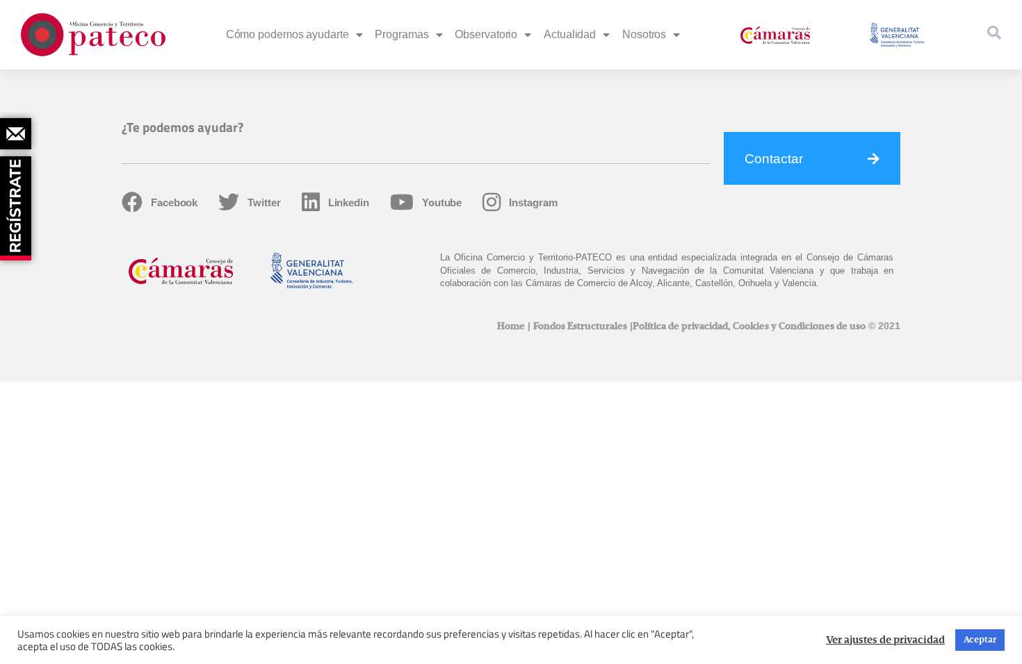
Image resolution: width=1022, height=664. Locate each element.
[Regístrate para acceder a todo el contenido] (17, 203)
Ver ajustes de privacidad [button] (885, 640)
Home (511, 326)
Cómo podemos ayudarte (287, 34)
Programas (401, 34)
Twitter (264, 202)
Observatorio (486, 34)
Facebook (174, 202)
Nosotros (644, 34)
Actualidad (570, 34)
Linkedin (348, 202)
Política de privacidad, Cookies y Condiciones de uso (749, 326)
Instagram (533, 202)
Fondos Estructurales (580, 326)
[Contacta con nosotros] (15, 133)
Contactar (774, 158)
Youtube (442, 202)
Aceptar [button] (980, 640)
